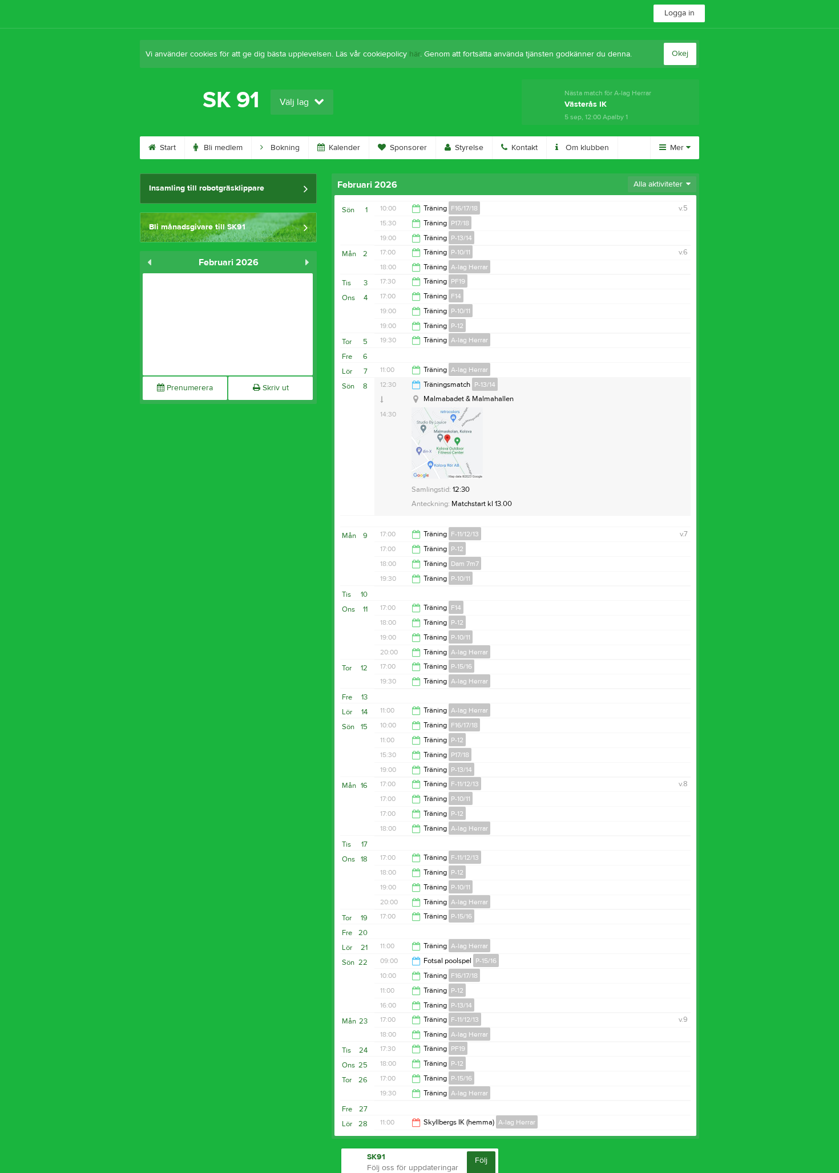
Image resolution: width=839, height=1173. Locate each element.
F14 (456, 296)
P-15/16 (461, 666)
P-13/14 (461, 237)
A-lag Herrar (469, 267)
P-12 (457, 325)
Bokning (284, 148)
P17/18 (460, 223)
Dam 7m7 (465, 563)
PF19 (458, 281)
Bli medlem (222, 148)
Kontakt (523, 148)
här (414, 54)
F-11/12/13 (465, 534)
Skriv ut (274, 388)
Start (167, 148)
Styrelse (468, 148)
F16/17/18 (464, 208)
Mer (677, 148)
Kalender (343, 148)
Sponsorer (407, 148)
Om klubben (586, 148)
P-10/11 (460, 252)
